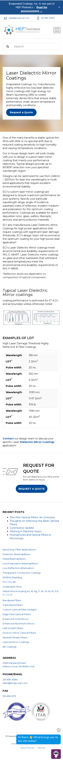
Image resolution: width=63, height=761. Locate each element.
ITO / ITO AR (9, 582)
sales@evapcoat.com (15, 683)
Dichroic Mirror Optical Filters (19, 632)
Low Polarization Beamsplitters (20, 563)
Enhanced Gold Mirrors (16, 619)
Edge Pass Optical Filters (17, 614)
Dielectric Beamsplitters (16, 554)
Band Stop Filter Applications (19, 549)
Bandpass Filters (12, 600)
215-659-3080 (10, 679)
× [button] (59, 7)
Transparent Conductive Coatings (22, 572)
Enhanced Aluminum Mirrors (18, 623)
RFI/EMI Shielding (12, 577)
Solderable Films (12, 586)
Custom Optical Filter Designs (19, 609)
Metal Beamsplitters (14, 558)
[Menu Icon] (57, 30)
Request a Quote (21, 112)
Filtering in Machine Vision (25, 531)
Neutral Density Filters (15, 637)
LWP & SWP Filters (13, 628)
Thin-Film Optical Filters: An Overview (32, 517)
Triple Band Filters (13, 605)
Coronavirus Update (22, 527)
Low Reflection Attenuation (18, 568)
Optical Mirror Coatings (16, 642)
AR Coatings (9, 646)
